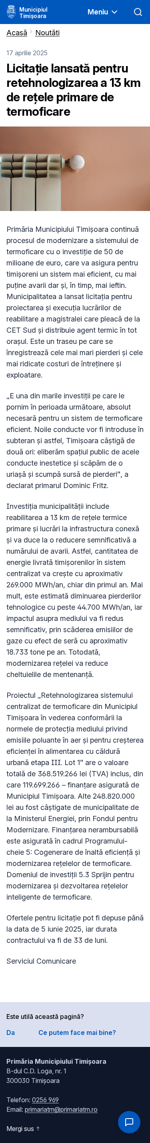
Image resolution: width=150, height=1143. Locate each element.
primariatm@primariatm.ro (61, 1109)
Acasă (16, 32)
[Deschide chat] (129, 1122)
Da (10, 1032)
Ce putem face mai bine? (77, 1032)
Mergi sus (20, 1129)
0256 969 (45, 1100)
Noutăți (47, 32)
